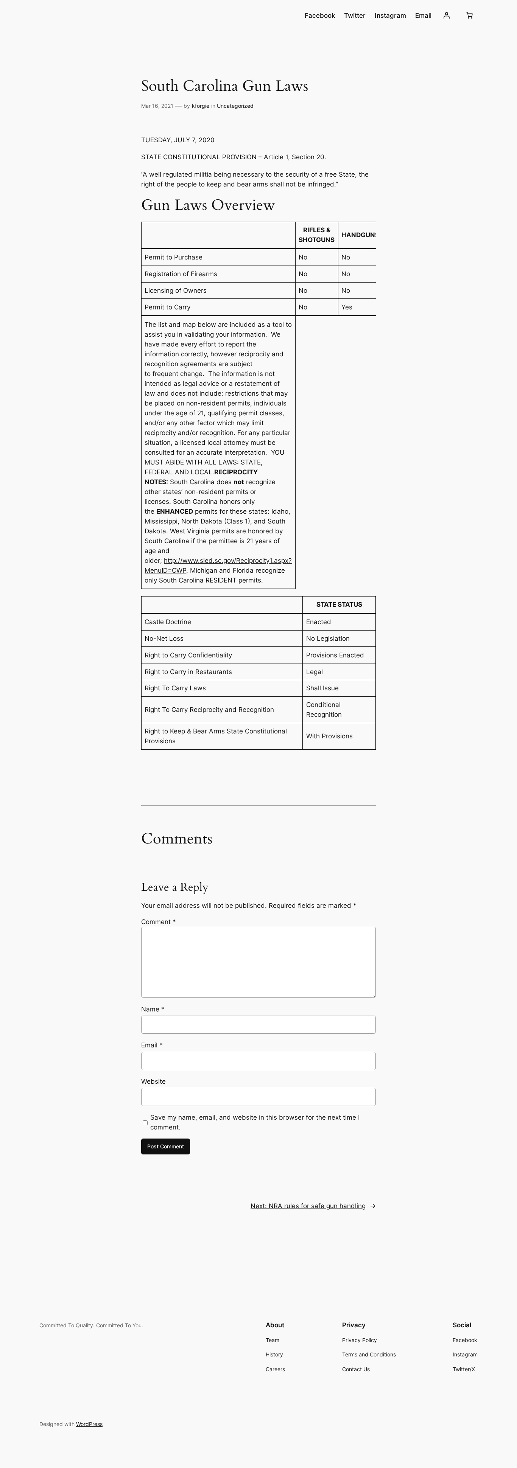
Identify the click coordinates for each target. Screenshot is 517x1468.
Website (153, 1081)
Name (153, 1009)
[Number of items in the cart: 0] (470, 15)
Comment (158, 922)
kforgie (200, 106)
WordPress (89, 1424)
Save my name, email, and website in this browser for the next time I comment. (255, 1122)
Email (152, 1045)
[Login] (447, 15)
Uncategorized (235, 106)
